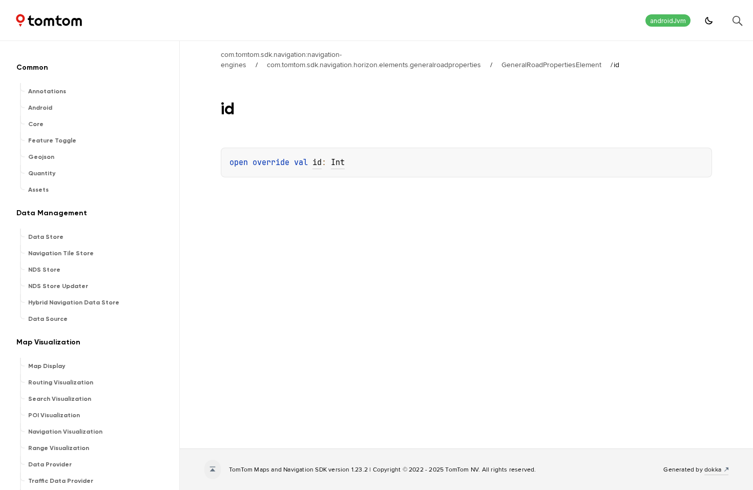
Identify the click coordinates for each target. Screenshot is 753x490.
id (317, 162)
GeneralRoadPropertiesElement (551, 64)
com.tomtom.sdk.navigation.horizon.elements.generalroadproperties (374, 64)
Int (338, 162)
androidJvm (668, 21)
